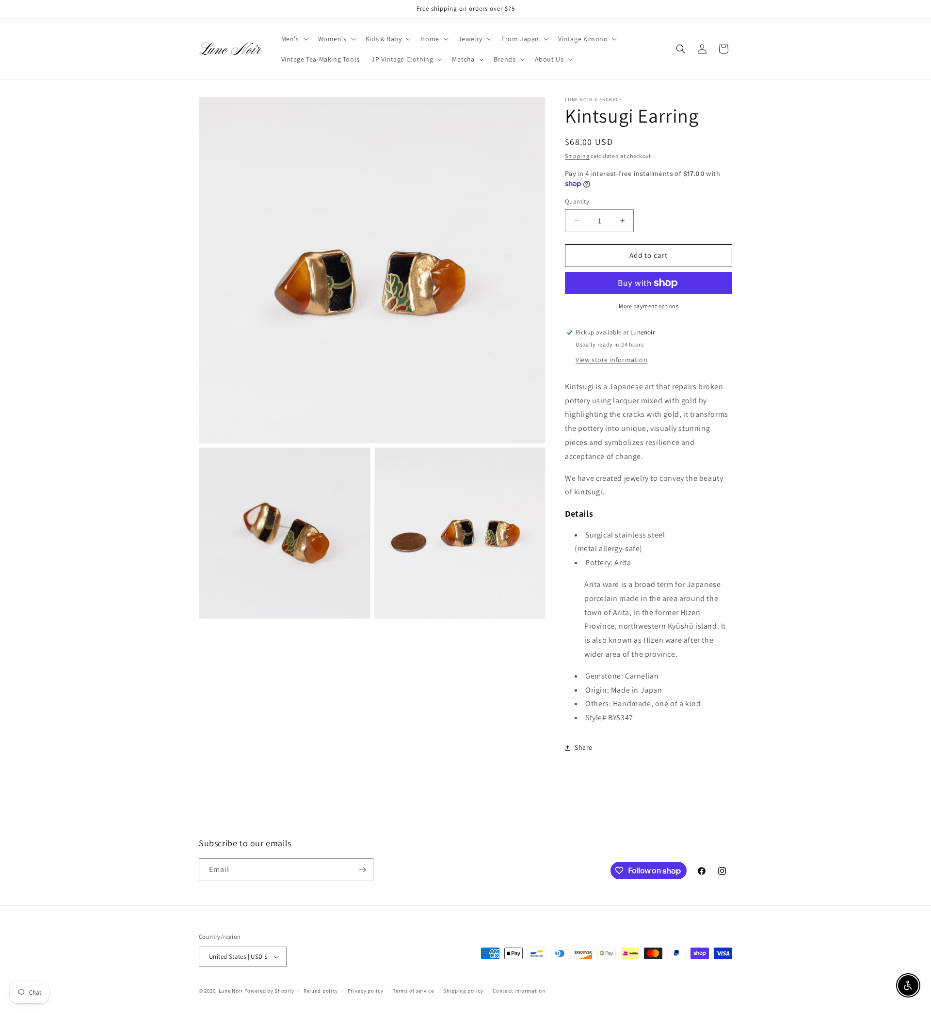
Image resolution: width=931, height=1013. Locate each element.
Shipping (577, 155)
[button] (293, 39)
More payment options (648, 306)
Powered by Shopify (269, 990)
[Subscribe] (362, 869)
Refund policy (321, 990)
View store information (611, 359)
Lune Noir (231, 990)
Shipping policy (463, 990)
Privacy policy (366, 990)
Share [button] (584, 747)
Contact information (519, 990)
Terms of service (413, 990)
